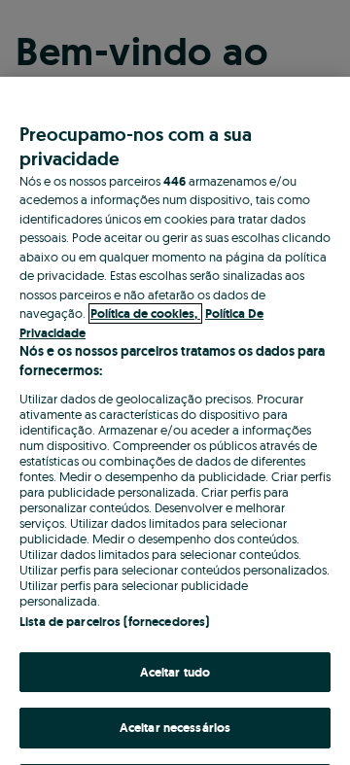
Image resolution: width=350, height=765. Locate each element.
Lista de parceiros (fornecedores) (114, 621)
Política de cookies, (145, 313)
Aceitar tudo (175, 672)
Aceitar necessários (175, 727)
